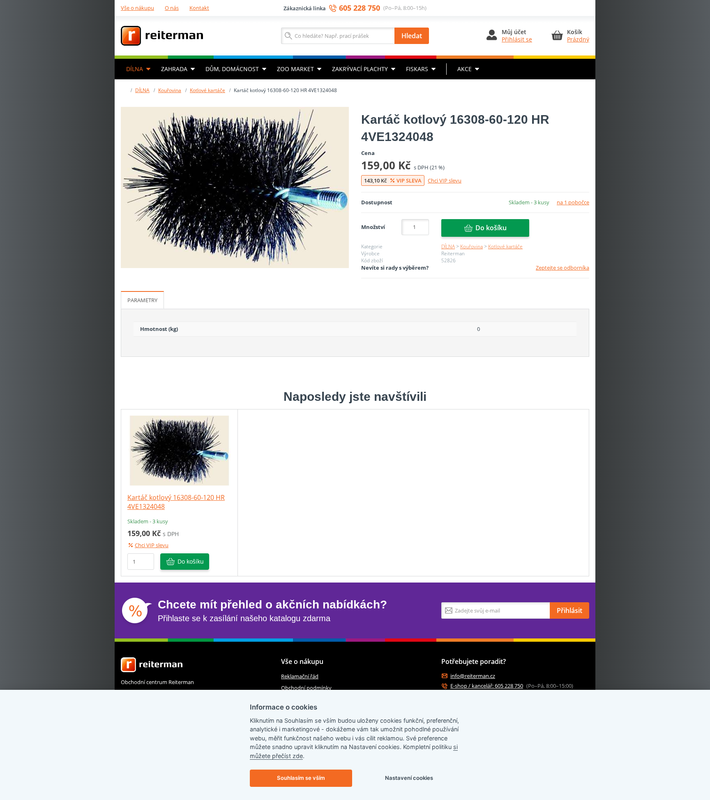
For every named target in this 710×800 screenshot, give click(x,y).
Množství (373, 227)
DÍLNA (134, 69)
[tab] (142, 300)
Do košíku (491, 227)
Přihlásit (569, 610)
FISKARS (417, 69)
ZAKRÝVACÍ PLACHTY (360, 69)
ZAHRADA (174, 69)
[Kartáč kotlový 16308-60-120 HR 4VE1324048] (235, 187)
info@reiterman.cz (472, 676)
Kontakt (199, 8)
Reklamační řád (299, 676)
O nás (172, 8)
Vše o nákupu (137, 8)
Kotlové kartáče (207, 90)
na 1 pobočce (573, 202)
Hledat (411, 35)
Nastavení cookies (409, 778)
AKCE (464, 69)
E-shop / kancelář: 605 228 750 (486, 685)
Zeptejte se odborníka (562, 267)
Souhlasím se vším (301, 778)
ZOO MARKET (295, 69)
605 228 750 (359, 8)
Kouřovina (169, 90)
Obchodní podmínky (306, 687)
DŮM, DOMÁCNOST (232, 69)
